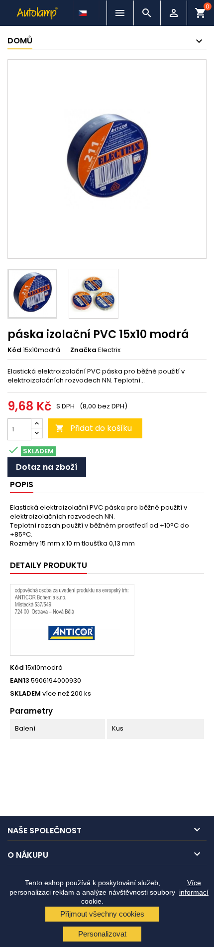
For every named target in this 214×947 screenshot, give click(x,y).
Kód (14, 350)
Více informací (194, 887)
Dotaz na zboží (47, 467)
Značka (83, 350)
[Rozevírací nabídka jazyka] (84, 10)
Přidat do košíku (93, 428)
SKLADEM (25, 693)
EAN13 (19, 680)
